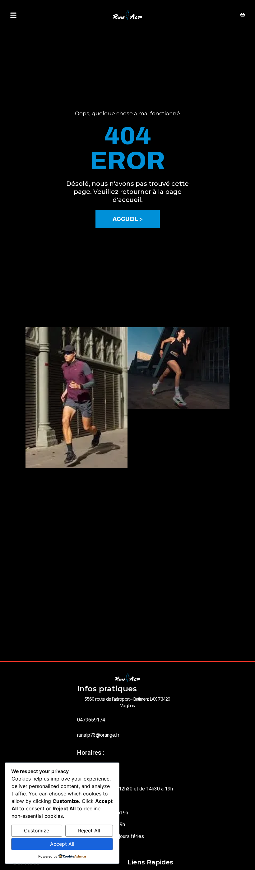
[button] (13, 15)
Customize (36, 830)
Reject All (89, 830)
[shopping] (242, 15)
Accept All (62, 844)
